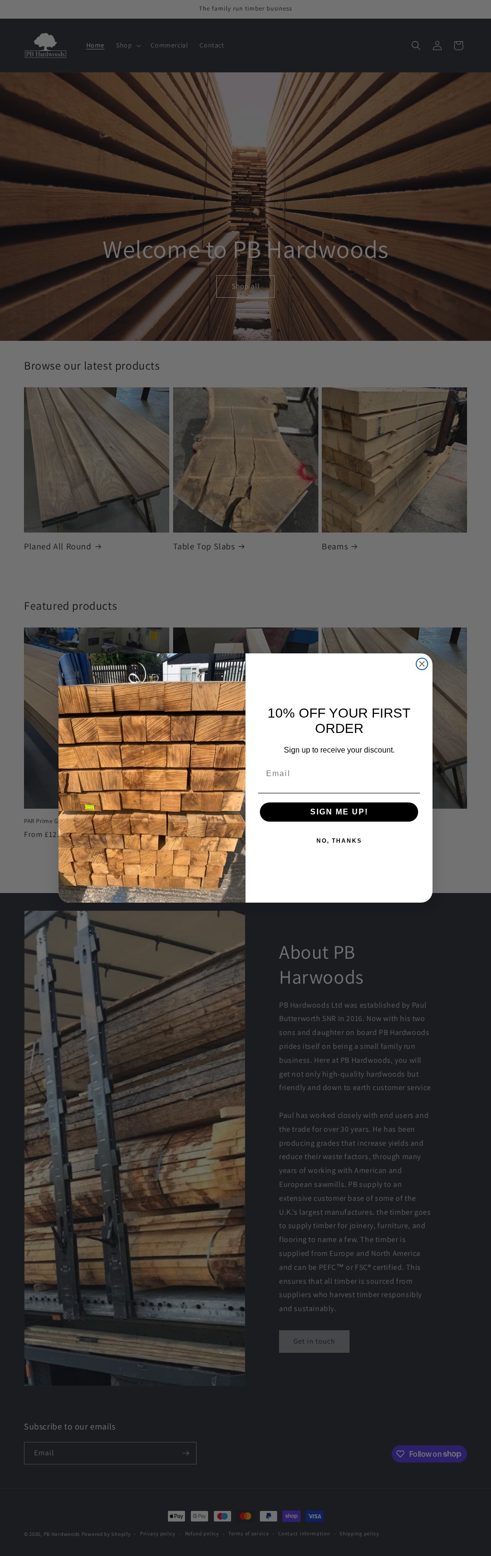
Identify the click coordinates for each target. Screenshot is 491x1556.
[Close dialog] (422, 664)
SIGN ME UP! (339, 812)
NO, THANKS (339, 840)
